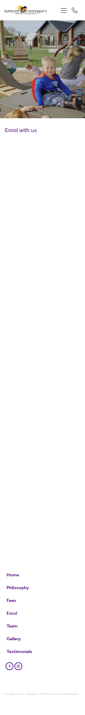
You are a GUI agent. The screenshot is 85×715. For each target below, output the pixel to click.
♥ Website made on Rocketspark (59, 693)
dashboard (32, 693)
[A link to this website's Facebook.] (9, 666)
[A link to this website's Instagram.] (18, 666)
